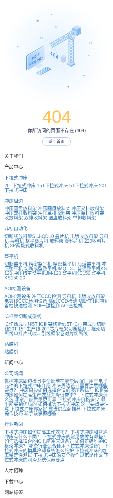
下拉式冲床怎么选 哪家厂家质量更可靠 (55, 397)
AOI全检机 (72, 305)
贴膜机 (11, 344)
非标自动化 (16, 228)
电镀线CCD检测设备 (25, 301)
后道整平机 (89, 263)
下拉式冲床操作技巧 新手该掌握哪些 (54, 411)
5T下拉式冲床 (83, 185)
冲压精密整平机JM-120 (37, 273)
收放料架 (13, 217)
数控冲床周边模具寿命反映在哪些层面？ (46, 381)
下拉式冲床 (16, 177)
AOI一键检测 (46, 305)
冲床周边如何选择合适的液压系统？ (56, 390)
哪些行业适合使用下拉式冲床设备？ (66, 446)
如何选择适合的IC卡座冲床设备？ (39, 441)
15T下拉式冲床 (52, 185)
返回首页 (56, 141)
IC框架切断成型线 (22, 316)
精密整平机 (40, 263)
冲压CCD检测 (46, 296)
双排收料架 (35, 217)
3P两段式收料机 (27, 245)
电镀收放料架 (84, 236)
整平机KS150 (76, 273)
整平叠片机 (36, 241)
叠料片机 (74, 241)
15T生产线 (29, 328)
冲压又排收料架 (88, 208)
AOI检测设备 (17, 288)
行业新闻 (13, 424)
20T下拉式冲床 (20, 185)
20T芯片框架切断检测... (65, 328)
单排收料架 (84, 217)
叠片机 (62, 236)
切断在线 (88, 301)
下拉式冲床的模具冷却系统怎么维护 (56, 448)
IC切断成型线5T (21, 324)
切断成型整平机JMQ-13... (50, 268)
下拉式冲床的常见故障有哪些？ (75, 436)
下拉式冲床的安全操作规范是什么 (68, 455)
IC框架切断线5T (55, 324)
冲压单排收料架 (54, 213)
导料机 (17, 241)
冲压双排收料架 (20, 213)
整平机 (11, 256)
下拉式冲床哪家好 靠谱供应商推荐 (45, 408)
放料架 (56, 241)
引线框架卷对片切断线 (64, 333)
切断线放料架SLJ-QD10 (29, 236)
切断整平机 (16, 263)
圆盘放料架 (60, 217)
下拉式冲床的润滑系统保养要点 (56, 457)
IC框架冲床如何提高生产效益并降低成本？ (56, 392)
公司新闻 (13, 373)
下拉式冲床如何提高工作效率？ (36, 432)
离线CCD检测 (62, 301)
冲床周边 (13, 201)
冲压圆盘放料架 (20, 208)
